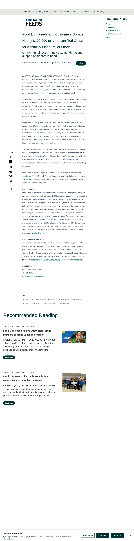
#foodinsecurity (77, 299)
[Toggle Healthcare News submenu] (80, 12)
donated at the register (39, 90)
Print (108, 24)
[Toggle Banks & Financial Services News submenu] (65, 12)
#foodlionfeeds (64, 299)
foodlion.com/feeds (29, 176)
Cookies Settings (87, 535)
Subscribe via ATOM (113, 34)
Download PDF (111, 27)
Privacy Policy (9, 539)
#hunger (25, 299)
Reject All (103, 535)
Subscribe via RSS (113, 31)
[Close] (130, 535)
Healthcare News (72, 12)
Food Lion (66, 62)
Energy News (43, 12)
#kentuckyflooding (49, 303)
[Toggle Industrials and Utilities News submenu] (94, 12)
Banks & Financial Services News (58, 12)
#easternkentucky (64, 303)
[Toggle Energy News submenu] (50, 12)
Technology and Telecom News (101, 12)
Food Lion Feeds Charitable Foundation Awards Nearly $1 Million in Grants (25, 378)
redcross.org (36, 260)
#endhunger (52, 299)
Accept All (117, 535)
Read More (9, 357)
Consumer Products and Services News (29, 12)
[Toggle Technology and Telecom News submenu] (109, 12)
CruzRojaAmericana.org (51, 260)
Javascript (110, 37)
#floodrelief (36, 303)
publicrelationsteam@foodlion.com (35, 276)
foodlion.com (40, 233)
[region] (67, 535)
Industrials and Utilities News (87, 12)
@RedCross (78, 260)
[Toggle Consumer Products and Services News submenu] (37, 12)
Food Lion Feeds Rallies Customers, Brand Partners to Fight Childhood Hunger (27, 332)
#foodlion (26, 303)
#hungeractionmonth (38, 299)
